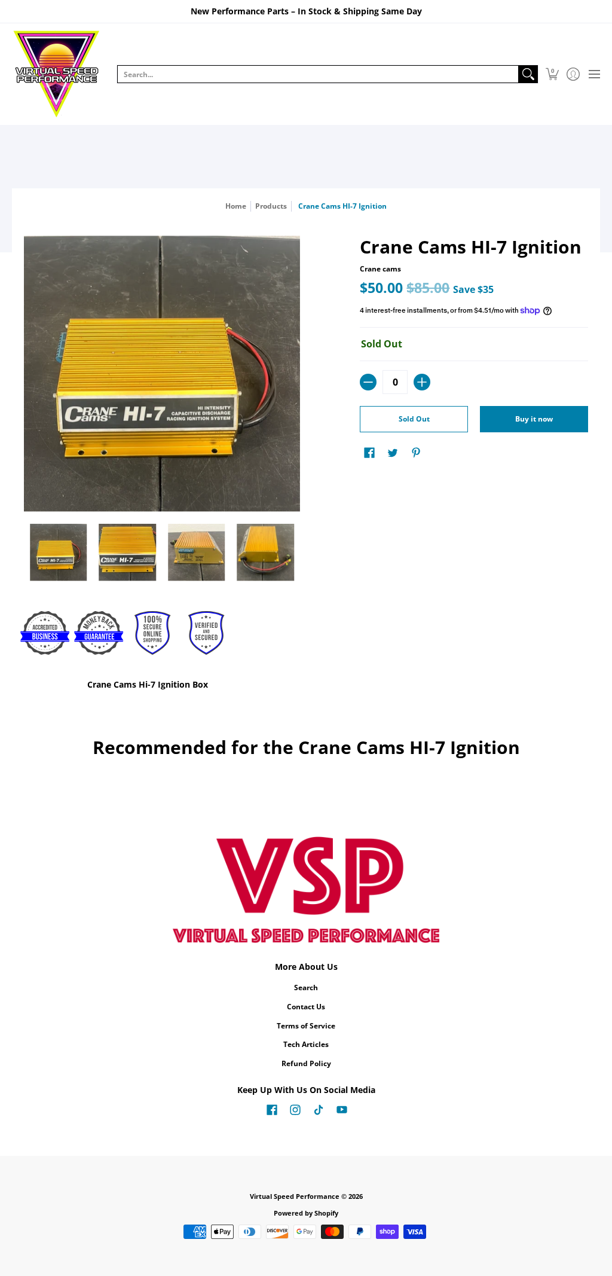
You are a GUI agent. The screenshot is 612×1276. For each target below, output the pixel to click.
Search (306, 987)
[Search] (528, 74)
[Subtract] (368, 382)
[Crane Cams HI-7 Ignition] (58, 552)
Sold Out (414, 419)
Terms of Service (306, 1026)
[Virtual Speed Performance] (57, 74)
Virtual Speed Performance (294, 1196)
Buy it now (534, 419)
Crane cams (380, 269)
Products (271, 206)
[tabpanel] (306, 686)
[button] (551, 74)
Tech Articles (306, 1044)
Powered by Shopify (306, 1213)
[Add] (422, 382)
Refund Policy (306, 1063)
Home (235, 206)
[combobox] (318, 74)
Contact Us (306, 1007)
